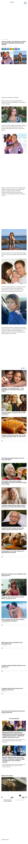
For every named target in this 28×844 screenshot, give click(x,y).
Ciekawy (15, 47)
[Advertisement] (14, 20)
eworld (12, 2)
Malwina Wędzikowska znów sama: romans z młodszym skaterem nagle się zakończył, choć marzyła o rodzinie (13, 760)
